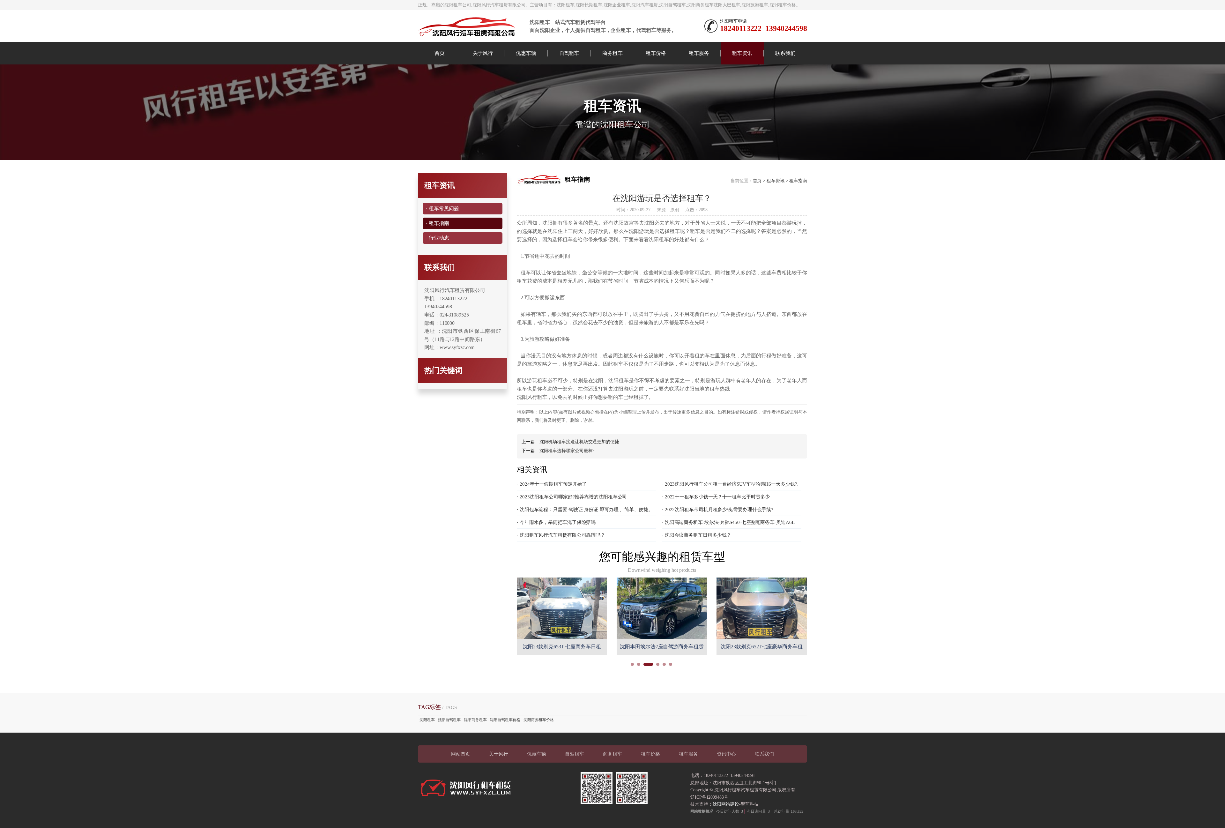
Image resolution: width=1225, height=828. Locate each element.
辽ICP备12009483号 (709, 797)
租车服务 (699, 53)
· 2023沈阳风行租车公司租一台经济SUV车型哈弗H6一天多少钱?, (730, 484)
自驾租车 (569, 53)
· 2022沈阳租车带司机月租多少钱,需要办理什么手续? (717, 509)
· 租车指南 (437, 223)
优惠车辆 (526, 53)
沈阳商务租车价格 (538, 720)
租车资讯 (742, 53)
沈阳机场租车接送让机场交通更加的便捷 (579, 441)
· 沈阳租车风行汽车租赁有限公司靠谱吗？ (561, 535)
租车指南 (798, 180)
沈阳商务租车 (475, 720)
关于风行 (483, 53)
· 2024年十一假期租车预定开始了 (552, 484)
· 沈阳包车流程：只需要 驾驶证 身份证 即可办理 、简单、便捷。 (585, 509)
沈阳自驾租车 (449, 720)
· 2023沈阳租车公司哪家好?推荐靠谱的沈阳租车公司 (572, 496)
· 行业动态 (437, 238)
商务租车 (612, 53)
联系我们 (785, 53)
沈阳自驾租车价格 (505, 720)
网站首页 (460, 754)
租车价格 (656, 53)
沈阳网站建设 (726, 804)
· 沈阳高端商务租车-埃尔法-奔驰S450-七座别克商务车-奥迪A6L (728, 522)
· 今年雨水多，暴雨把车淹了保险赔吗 (556, 522)
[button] (632, 664)
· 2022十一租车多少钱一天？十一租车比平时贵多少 (716, 496)
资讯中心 (726, 754)
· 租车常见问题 (442, 208)
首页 (439, 53)
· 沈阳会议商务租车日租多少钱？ (696, 535)
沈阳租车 (427, 720)
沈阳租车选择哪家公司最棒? (567, 450)
